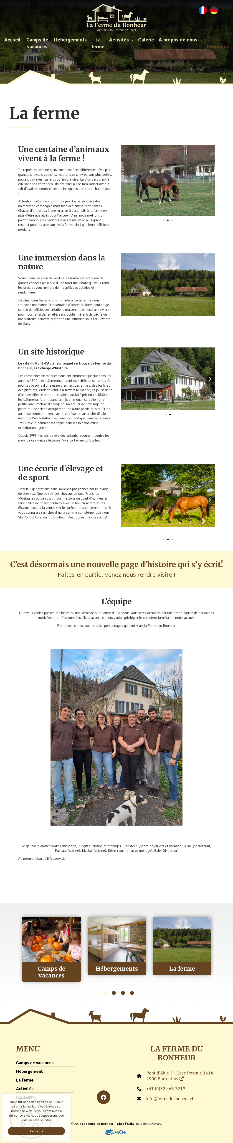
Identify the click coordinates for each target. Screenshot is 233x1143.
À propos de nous (178, 40)
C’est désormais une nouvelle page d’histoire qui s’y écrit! (116, 564)
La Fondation (218, 43)
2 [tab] (113, 993)
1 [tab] (104, 993)
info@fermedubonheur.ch (170, 1098)
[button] (126, 180)
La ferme (97, 43)
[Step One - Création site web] (116, 1130)
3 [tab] (123, 993)
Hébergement (29, 1071)
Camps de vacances (37, 43)
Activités (119, 40)
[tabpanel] (51, 949)
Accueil (12, 40)
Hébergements (70, 40)
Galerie (146, 40)
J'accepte (36, 1131)
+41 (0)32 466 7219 (165, 1088)
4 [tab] (132, 993)
